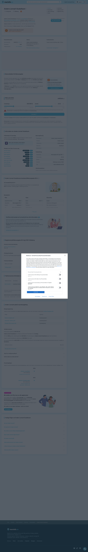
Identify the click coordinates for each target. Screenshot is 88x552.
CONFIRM (36, 292)
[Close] (65, 256)
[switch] (59, 275)
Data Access (44, 296)
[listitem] (44, 272)
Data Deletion (37, 296)
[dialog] (44, 276)
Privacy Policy (51, 296)
